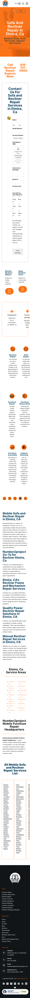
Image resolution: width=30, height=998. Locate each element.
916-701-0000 (11, 960)
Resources (5, 932)
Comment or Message (16, 169)
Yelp (19, 206)
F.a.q (3, 937)
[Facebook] (4, 984)
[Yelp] (22, 984)
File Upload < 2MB (16, 143)
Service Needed (18, 135)
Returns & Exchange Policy (10, 939)
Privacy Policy (6, 941)
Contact (4, 924)
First (13, 125)
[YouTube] (15, 984)
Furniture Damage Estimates (11, 910)
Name (14, 120)
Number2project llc (22, 978)
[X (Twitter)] (7, 984)
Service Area (17, 186)
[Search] (23, 3)
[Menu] (27, 3)
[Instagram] (11, 984)
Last (20, 125)
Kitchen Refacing (7, 903)
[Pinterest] (19, 984)
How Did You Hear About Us (17, 194)
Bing (19, 199)
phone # (15, 179)
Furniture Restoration (8, 894)
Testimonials (6, 930)
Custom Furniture (7, 899)
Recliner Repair (6, 896)
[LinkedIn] (26, 984)
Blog (3, 926)
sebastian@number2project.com (17, 966)
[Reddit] (15, 987)
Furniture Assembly (8, 905)
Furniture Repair (7, 892)
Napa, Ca (11, 703)
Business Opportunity (8, 935)
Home (4, 919)
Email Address (17, 128)
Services (4, 928)
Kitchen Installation (8, 901)
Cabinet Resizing (7, 907)
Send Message (18, 252)
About (4, 921)
